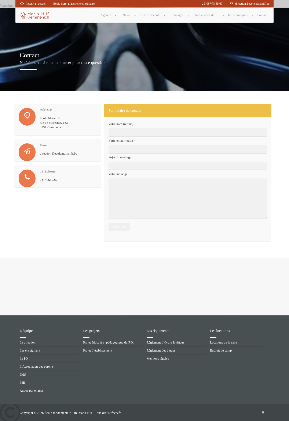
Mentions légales (158, 358)
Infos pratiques (238, 15)
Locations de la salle (223, 342)
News (126, 15)
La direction (28, 342)
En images (176, 15)
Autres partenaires (32, 390)
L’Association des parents (37, 366)
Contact (262, 15)
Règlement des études (161, 350)
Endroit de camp (221, 350)
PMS (23, 374)
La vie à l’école (150, 15)
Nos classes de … (207, 15)
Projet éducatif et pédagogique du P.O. (108, 342)
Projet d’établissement (97, 350)
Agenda (105, 15)
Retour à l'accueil (35, 3)
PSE (22, 382)
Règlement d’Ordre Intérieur (165, 342)
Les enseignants (30, 350)
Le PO (24, 358)
